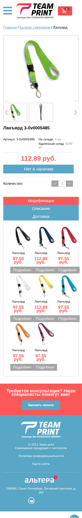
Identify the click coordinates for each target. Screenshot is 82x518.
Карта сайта (41, 463)
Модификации (41, 201)
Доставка (41, 216)
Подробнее (22, 270)
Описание (41, 208)
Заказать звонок (41, 405)
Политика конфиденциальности (41, 456)
